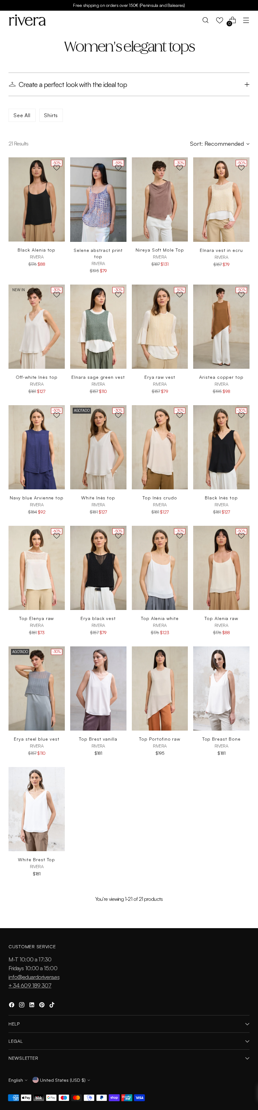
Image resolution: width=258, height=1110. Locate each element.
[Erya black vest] (98, 568)
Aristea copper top (221, 377)
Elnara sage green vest (98, 377)
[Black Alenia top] (36, 199)
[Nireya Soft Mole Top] (160, 199)
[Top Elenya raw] (36, 568)
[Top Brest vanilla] (98, 688)
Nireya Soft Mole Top (160, 250)
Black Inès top (221, 497)
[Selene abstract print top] (98, 199)
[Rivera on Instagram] (22, 1005)
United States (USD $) (63, 1080)
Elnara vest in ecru (221, 250)
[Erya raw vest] (160, 327)
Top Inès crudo (160, 497)
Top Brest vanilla (98, 739)
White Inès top (98, 497)
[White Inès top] (98, 447)
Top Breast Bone (221, 739)
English (15, 1080)
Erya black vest (98, 618)
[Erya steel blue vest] (36, 688)
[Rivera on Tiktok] (52, 1005)
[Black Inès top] (221, 447)
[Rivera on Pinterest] (42, 1005)
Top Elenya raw (36, 618)
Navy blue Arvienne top (37, 497)
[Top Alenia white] (160, 568)
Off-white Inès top (37, 377)
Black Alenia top (36, 250)
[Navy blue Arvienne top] (36, 447)
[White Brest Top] (36, 809)
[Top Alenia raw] (221, 568)
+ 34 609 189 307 (29, 985)
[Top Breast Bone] (221, 688)
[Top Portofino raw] (160, 688)
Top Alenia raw (221, 618)
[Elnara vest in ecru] (221, 199)
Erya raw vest (159, 377)
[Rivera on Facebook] (12, 1005)
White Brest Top (36, 859)
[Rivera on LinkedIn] (32, 1005)
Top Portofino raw (159, 739)
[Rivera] (27, 20)
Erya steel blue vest (36, 739)
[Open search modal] (205, 20)
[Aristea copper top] (221, 327)
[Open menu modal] (246, 20)
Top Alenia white (160, 618)
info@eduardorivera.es (33, 976)
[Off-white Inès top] (36, 327)
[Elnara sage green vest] (98, 327)
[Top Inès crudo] (160, 447)
